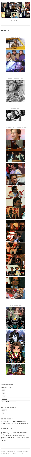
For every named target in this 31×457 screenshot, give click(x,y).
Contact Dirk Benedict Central (9, 402)
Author (3, 393)
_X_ (3, 413)
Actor (3, 390)
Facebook (4, 410)
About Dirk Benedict (7, 387)
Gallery (4, 396)
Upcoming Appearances (7, 384)
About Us (4, 399)
